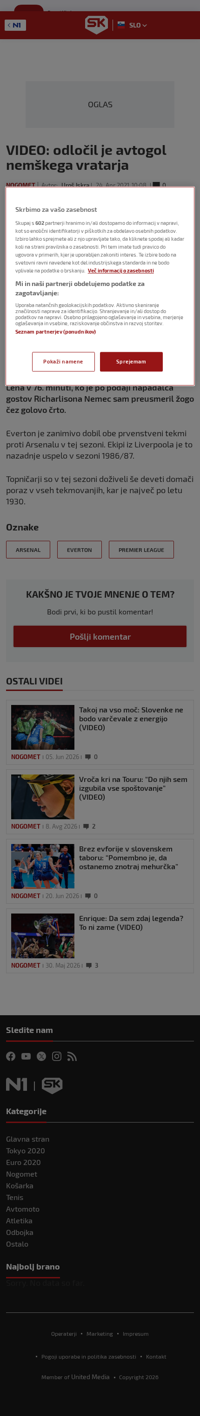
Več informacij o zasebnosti (121, 271)
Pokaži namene (63, 361)
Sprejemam (131, 361)
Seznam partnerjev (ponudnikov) (55, 332)
